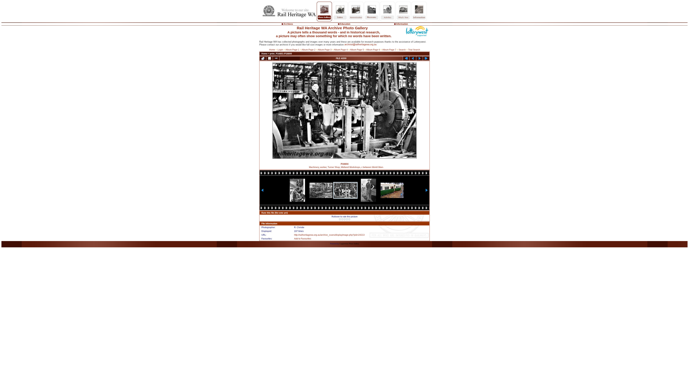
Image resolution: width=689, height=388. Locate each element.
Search (402, 49)
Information (402, 24)
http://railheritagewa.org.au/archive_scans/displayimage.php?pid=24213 (329, 235)
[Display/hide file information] (269, 58)
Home (272, 49)
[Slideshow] (276, 58)
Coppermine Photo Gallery (349, 244)
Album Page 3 (325, 49)
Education (345, 24)
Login (280, 49)
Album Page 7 (389, 49)
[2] (342, 219)
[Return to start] (406, 58)
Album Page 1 (292, 49)
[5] (349, 219)
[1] (340, 219)
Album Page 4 (341, 49)
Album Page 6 (373, 49)
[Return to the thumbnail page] (263, 58)
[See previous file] (413, 58)
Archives (288, 24)
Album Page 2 (308, 49)
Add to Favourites (302, 238)
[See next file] (419, 58)
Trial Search (414, 49)
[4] (347, 219)
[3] (344, 219)
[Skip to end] (426, 58)
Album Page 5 (357, 49)
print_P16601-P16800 (281, 53)
